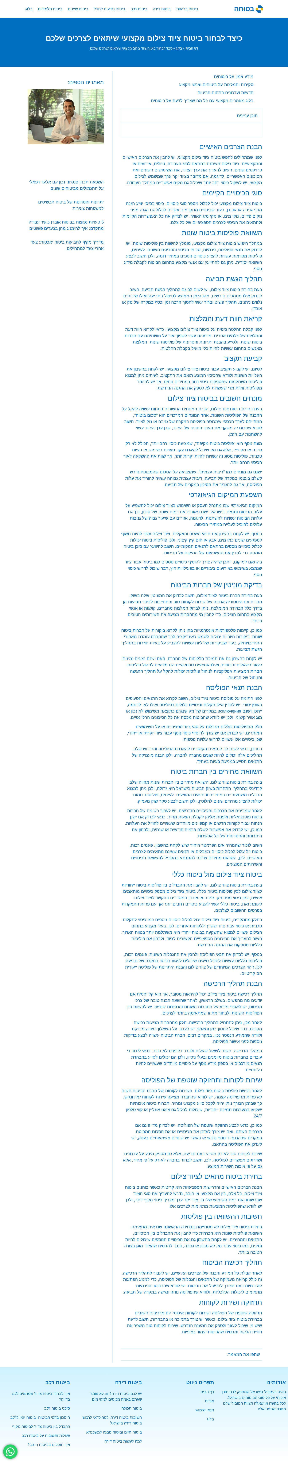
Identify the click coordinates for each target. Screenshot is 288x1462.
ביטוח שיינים (78, 9)
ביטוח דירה (162, 9)
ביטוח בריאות (187, 9)
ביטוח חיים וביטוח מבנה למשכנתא (114, 1432)
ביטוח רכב (139, 9)
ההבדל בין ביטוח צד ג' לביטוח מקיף (41, 1426)
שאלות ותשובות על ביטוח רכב (46, 1436)
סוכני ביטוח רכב (57, 1408)
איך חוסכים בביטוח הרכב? (48, 1445)
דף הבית (192, 48)
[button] (127, 115)
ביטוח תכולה (131, 1408)
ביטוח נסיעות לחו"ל (109, 9)
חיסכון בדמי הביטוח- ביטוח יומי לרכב (40, 1417)
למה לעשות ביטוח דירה (123, 1441)
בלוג (28, 9)
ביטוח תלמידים (50, 9)
